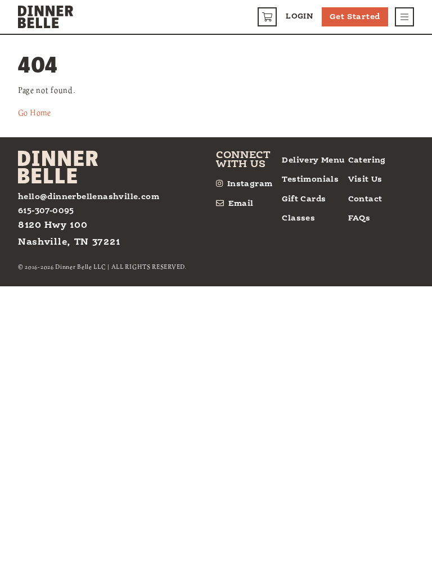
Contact (365, 199)
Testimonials (310, 179)
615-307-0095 (46, 211)
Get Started (355, 17)
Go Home (34, 112)
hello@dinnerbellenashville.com (88, 197)
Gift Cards (304, 199)
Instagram (249, 184)
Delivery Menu (313, 160)
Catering (367, 160)
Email (241, 204)
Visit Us (365, 179)
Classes (298, 218)
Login (299, 16)
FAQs (359, 218)
